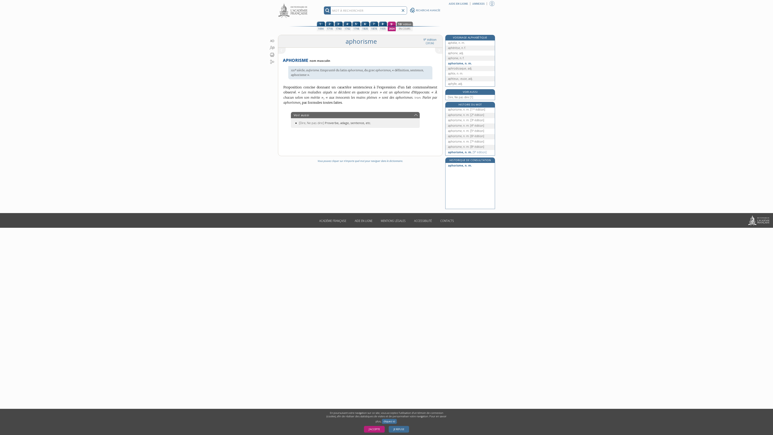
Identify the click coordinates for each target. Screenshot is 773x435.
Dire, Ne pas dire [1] (460, 97)
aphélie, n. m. (456, 43)
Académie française (332, 221)
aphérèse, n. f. (457, 48)
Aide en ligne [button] (458, 3)
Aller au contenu (293, 3)
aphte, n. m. (455, 73)
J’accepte (374, 429)
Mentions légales (393, 221)
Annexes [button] (478, 3)
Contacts (447, 221)
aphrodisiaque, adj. (460, 68)
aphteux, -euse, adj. (460, 79)
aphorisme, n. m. (460, 63)
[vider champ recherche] (403, 10)
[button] (272, 41)
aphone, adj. (456, 53)
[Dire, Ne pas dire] (335, 123)
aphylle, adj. (455, 84)
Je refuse (399, 429)
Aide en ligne (363, 221)
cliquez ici (389, 421)
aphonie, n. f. (456, 58)
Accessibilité (423, 221)
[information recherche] (327, 10)
